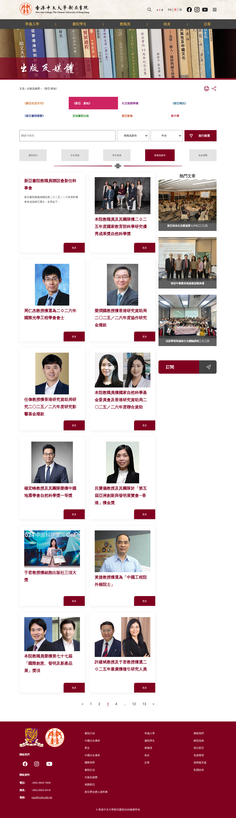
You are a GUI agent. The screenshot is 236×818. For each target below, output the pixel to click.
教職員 (125, 24)
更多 (74, 247)
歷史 (87, 748)
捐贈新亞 (90, 784)
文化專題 (74, 155)
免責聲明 (199, 755)
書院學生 (79, 24)
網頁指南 (199, 740)
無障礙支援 (200, 762)
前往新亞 (199, 748)
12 (134, 704)
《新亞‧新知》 (50, 88)
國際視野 (90, 762)
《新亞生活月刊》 (34, 103)
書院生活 (90, 770)
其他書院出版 (81, 116)
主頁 (22, 88)
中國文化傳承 (92, 740)
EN (170, 9)
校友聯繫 (202, 155)
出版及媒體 (33, 88)
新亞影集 (127, 116)
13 (144, 704)
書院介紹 (90, 733)
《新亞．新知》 (82, 103)
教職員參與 (160, 155)
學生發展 (116, 155)
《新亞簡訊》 (179, 103)
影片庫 (175, 116)
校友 (167, 24)
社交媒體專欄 (130, 103)
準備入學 (32, 24)
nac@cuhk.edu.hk (42, 797)
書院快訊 (33, 155)
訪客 (207, 24)
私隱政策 (199, 770)
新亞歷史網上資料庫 (96, 792)
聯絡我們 (199, 733)
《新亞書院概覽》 (34, 116)
